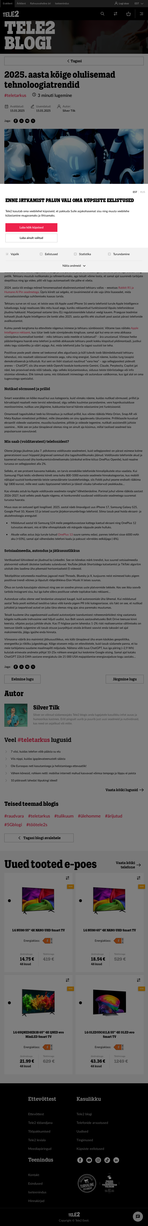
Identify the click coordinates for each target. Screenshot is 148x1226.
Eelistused (51, 254)
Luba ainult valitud (31, 238)
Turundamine (121, 254)
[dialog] (74, 228)
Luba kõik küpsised (31, 227)
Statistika (84, 254)
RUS (142, 192)
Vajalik (14, 254)
